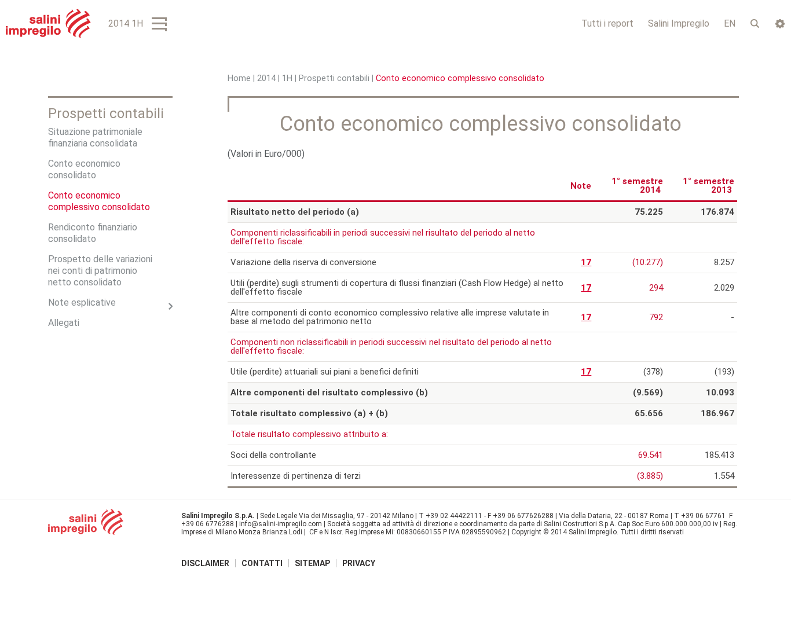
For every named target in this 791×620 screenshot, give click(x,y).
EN (729, 23)
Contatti (262, 563)
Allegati (63, 322)
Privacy (358, 563)
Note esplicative (82, 302)
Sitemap (312, 563)
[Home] (48, 23)
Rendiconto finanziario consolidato (92, 233)
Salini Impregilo (678, 23)
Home (239, 78)
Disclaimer (205, 563)
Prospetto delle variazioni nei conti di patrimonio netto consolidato (100, 271)
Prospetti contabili (334, 78)
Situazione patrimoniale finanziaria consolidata (95, 137)
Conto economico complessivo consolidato (99, 201)
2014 (266, 78)
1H (287, 78)
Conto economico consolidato (84, 169)
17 (586, 262)
